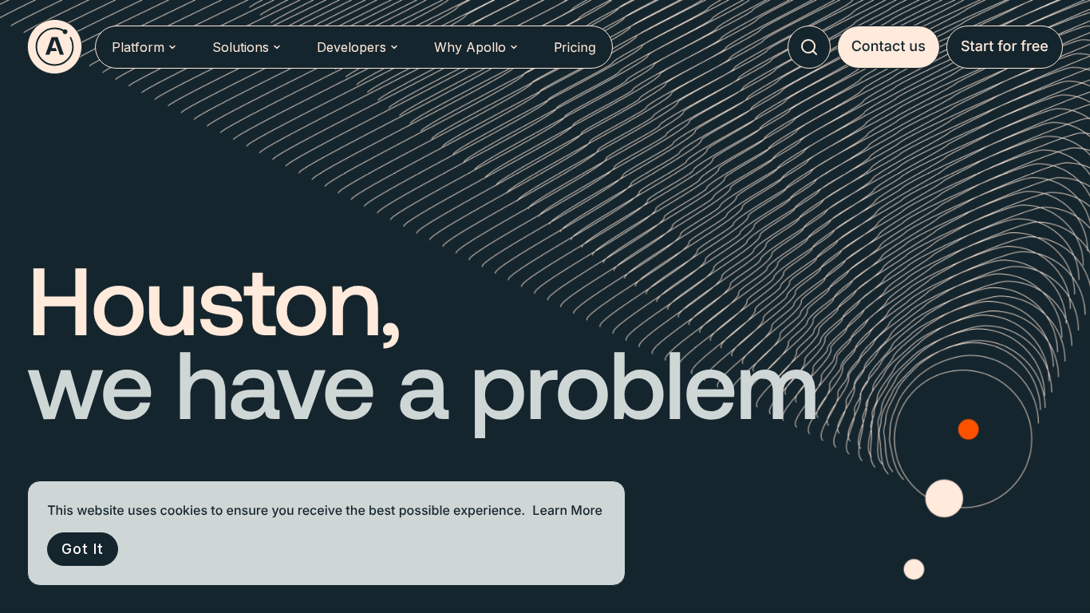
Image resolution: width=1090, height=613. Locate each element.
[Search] (809, 47)
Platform (138, 47)
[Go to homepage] (54, 46)
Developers (351, 47)
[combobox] (809, 47)
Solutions (240, 47)
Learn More (567, 510)
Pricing (575, 47)
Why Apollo (470, 47)
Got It (82, 548)
